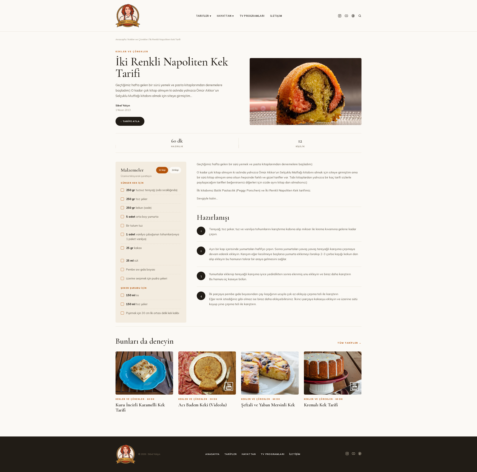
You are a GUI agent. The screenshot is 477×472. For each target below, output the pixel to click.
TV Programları (252, 15)
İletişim (276, 15)
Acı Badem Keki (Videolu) (202, 405)
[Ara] (359, 15)
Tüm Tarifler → (349, 342)
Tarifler (230, 454)
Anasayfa (121, 39)
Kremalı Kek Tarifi (321, 405)
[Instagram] (339, 15)
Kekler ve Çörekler (138, 39)
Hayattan (249, 454)
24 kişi (175, 170)
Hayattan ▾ (225, 15)
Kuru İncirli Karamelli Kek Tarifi (140, 407)
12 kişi (162, 170)
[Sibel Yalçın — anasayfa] (128, 15)
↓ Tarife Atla (130, 121)
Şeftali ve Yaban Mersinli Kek (268, 405)
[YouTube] (346, 15)
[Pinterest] (353, 15)
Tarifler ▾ (203, 15)
